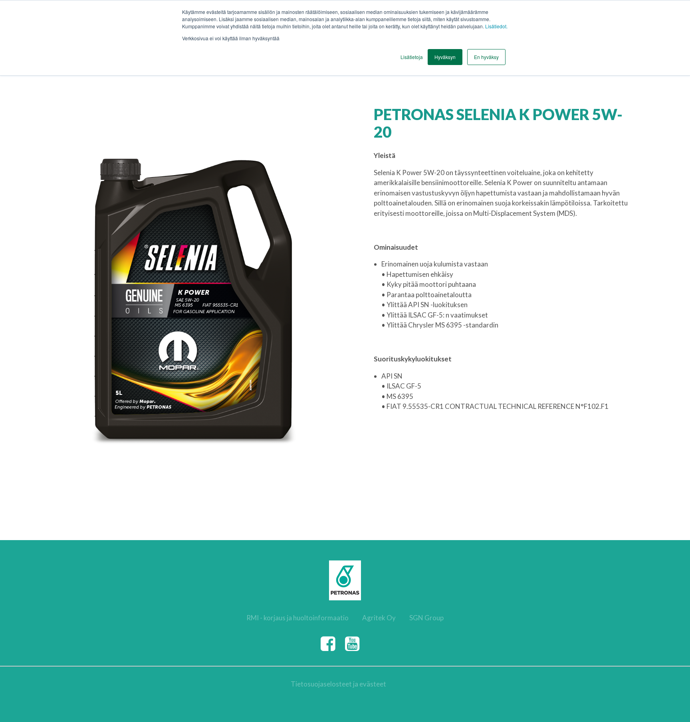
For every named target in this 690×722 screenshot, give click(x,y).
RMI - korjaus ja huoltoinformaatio (297, 618)
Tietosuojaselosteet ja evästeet (338, 684)
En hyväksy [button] (486, 56)
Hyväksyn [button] (445, 56)
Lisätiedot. (496, 26)
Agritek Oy (379, 618)
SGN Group (426, 618)
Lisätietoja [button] (412, 56)
